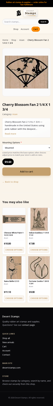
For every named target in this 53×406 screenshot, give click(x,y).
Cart (35, 29)
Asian (21, 40)
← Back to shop (10, 181)
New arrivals (8, 342)
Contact (6, 354)
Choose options (13, 250)
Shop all (6, 338)
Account (25, 29)
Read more (10, 133)
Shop (15, 29)
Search (43, 21)
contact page (28, 325)
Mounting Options (12, 142)
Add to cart (26, 171)
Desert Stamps (10, 316)
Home (5, 40)
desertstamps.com (11, 367)
